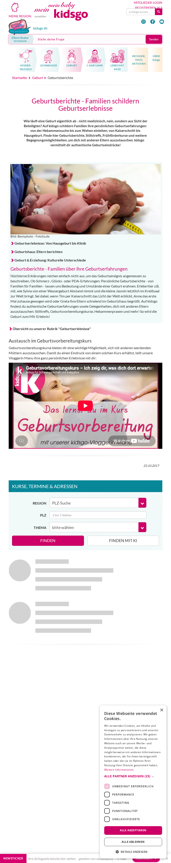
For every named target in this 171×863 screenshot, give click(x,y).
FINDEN (47, 540)
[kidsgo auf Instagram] (143, 21)
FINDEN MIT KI (123, 540)
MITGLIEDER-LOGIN (148, 2)
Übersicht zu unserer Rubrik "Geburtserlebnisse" (52, 329)
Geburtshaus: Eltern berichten (38, 251)
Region (39, 503)
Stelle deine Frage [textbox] (51, 39)
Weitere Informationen (119, 770)
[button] (133, 776)
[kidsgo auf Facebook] (152, 21)
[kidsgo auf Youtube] (161, 21)
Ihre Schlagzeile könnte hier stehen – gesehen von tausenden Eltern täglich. (66, 859)
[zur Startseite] (66, 14)
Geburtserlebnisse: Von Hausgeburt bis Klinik (50, 243)
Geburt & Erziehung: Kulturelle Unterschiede (50, 260)
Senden (154, 39)
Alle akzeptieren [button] (133, 830)
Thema (40, 527)
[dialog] (133, 782)
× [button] (161, 710)
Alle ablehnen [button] (133, 842)
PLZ (43, 515)
